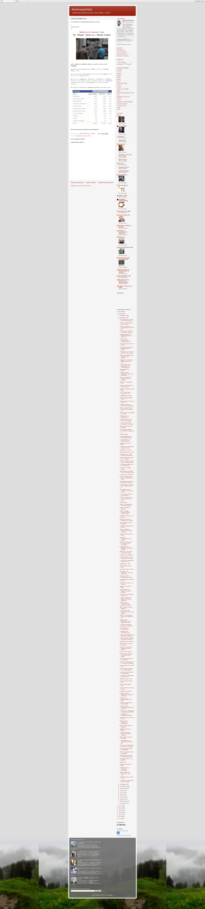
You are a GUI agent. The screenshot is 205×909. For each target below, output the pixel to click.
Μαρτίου (122, 799)
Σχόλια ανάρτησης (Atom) (84, 185)
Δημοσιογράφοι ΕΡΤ (124, 215)
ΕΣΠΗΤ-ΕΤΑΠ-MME (122, 83)
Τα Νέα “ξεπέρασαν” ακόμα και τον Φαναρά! (126, 458)
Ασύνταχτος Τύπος (124, 167)
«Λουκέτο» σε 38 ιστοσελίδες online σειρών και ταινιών (127, 707)
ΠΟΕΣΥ (119, 91)
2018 (120, 313)
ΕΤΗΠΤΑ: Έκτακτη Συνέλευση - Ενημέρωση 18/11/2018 (126, 694)
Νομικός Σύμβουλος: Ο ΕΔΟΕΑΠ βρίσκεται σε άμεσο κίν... (126, 336)
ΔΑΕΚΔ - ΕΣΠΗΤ (123, 195)
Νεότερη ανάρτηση (77, 182)
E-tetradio (121, 136)
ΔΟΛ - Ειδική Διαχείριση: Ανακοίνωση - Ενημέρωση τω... (127, 431)
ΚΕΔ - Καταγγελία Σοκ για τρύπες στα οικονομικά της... (126, 409)
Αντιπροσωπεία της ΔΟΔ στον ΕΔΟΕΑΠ (126, 749)
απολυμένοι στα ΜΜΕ (124, 211)
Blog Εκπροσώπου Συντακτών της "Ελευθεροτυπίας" (124, 281)
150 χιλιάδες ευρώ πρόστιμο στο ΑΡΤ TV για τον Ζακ (127, 352)
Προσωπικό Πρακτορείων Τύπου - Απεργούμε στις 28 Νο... (126, 478)
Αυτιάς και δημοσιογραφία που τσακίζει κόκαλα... (126, 669)
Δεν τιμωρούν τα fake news (126, 474)
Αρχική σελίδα (91, 182)
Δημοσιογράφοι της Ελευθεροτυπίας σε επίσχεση (124, 271)
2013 (120, 814)
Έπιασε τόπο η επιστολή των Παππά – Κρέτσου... (126, 331)
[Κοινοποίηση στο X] (104, 134)
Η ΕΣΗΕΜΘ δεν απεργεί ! (126, 395)
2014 (120, 812)
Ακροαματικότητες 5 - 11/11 (126, 569)
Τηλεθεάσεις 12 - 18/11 (125, 450)
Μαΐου (121, 794)
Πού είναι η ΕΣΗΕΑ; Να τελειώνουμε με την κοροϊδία (125, 379)
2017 (120, 806)
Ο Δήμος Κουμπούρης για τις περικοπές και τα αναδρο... (126, 655)
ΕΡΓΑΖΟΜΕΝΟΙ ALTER (125, 276)
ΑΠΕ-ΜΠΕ (119, 70)
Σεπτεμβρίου (123, 786)
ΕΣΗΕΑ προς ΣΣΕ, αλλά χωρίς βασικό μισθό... (126, 552)
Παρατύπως (122, 237)
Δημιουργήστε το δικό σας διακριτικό (124, 835)
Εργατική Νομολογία (122, 54)
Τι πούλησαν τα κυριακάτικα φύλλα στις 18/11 (127, 447)
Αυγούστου (123, 788)
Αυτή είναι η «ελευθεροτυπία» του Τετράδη (126, 539)
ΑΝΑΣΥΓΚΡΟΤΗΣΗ (129, 20)
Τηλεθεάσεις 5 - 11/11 (125, 563)
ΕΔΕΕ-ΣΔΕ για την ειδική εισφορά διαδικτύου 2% (126, 756)
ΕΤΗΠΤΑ (119, 85)
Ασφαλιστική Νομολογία (123, 55)
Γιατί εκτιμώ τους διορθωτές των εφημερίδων (127, 673)
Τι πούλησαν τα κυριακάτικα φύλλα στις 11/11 (127, 561)
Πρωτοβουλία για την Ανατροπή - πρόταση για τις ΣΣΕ (126, 491)
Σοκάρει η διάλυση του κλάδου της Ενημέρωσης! (127, 405)
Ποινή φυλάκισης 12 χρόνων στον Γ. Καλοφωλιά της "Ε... (127, 486)
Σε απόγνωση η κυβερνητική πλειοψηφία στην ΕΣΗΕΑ (127, 711)
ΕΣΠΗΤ (119, 81)
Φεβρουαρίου (123, 801)
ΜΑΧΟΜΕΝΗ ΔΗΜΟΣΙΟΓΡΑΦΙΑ (123, 200)
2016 (120, 808)
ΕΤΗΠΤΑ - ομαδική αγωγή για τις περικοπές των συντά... (126, 499)
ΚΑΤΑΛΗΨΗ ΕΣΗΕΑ (124, 171)
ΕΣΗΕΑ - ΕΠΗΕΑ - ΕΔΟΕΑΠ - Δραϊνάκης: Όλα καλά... (127, 639)
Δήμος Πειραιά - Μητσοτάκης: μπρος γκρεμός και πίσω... (125, 621)
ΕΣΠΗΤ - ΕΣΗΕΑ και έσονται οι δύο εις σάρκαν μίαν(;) (127, 461)
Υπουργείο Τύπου (121, 105)
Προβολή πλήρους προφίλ (123, 44)
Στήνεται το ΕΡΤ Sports (125, 651)
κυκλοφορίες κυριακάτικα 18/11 (83, 135)
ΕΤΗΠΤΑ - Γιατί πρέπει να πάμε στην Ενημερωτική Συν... (126, 616)
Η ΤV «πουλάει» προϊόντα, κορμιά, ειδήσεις (126, 494)
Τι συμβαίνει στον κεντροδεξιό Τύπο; (125, 632)
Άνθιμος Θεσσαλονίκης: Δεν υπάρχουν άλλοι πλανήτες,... (126, 356)
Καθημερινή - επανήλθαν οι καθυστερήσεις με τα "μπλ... (126, 361)
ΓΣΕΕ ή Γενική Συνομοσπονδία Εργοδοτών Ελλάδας (125, 604)
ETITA (118, 109)
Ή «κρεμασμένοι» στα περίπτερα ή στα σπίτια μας (126, 742)
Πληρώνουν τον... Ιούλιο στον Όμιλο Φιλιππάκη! (126, 455)
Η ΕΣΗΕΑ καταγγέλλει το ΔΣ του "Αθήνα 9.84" (127, 465)
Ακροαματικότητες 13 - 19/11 (127, 452)
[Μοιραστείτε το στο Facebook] (106, 134)
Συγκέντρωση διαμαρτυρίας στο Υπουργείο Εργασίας (126, 662)
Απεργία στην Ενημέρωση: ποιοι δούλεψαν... (126, 386)
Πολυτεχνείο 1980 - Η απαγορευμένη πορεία (126, 576)
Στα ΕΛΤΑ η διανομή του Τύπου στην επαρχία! (126, 420)
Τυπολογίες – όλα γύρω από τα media (125, 155)
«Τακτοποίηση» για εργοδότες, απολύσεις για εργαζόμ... (127, 612)
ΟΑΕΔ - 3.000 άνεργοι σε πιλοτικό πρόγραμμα (126, 505)
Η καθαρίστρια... (124, 502)
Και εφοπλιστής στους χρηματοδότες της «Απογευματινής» (125, 366)
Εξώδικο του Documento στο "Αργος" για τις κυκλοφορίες (126, 543)
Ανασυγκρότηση (82, 9)
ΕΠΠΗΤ (119, 77)
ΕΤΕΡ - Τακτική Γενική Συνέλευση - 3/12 (125, 393)
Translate (128, 64)
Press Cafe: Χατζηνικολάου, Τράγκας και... (127, 595)
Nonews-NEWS (123, 126)
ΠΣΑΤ (118, 94)
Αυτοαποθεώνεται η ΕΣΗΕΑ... (125, 370)
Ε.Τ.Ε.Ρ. (119, 72)
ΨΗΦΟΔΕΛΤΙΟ (120, 50)
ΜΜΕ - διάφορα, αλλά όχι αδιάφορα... (126, 427)
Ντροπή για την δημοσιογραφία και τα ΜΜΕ (126, 699)
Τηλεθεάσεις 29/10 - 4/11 (126, 679)
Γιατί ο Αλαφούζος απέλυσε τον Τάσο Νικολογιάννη (126, 320)
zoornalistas (122, 144)
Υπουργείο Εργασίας (122, 103)
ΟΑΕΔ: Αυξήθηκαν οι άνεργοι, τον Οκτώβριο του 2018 (126, 531)
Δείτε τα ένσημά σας (122, 52)
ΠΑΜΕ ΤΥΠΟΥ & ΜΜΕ (122, 89)
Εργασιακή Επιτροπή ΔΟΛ (126, 247)
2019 (120, 311)
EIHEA (118, 107)
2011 (120, 818)
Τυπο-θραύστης (123, 174)
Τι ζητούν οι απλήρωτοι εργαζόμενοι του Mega (126, 625)
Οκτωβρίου (123, 784)
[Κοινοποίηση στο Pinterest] (107, 134)
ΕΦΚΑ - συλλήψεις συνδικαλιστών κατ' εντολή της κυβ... (125, 512)
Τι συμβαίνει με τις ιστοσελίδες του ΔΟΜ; (126, 715)
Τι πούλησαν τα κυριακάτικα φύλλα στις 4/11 (127, 676)
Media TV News (123, 159)
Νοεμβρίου (123, 317)
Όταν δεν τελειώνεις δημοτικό (124, 508)
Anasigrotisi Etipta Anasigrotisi (122, 830)
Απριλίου (122, 797)
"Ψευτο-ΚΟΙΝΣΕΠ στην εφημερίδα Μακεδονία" (126, 437)
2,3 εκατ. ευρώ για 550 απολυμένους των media (126, 423)
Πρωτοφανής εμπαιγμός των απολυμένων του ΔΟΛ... (127, 482)
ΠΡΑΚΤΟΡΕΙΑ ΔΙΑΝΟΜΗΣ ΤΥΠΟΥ (125, 93)
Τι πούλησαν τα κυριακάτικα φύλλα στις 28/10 (127, 781)
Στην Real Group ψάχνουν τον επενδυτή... (126, 659)
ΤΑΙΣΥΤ (119, 100)
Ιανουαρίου (123, 803)
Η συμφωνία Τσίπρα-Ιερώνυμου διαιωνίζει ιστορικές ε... (125, 734)
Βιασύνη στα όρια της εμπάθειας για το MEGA (126, 520)
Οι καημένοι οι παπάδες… (126, 691)
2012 (120, 816)
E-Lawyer (121, 163)
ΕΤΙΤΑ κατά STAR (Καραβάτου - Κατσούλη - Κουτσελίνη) (127, 374)
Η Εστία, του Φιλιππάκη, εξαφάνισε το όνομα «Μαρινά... (126, 648)
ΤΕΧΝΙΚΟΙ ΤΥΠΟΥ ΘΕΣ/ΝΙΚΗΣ (125, 101)
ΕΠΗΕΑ (119, 75)
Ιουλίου (122, 790)
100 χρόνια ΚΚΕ (124, 434)
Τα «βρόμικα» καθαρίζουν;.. (126, 554)
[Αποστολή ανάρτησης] (98, 133)
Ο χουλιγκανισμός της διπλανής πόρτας (125, 440)
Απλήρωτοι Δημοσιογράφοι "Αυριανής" (123, 232)
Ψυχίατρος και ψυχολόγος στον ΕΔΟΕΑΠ (126, 703)
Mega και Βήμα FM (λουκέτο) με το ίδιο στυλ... (125, 773)
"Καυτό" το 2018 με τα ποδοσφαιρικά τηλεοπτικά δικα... (127, 327)
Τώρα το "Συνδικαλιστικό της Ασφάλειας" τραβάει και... (127, 635)
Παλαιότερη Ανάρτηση (105, 182)
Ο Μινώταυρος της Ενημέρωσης (124, 416)
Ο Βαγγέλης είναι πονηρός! (126, 641)
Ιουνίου (122, 792)
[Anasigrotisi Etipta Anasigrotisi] (118, 833)
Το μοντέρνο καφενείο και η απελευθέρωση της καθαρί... (126, 348)
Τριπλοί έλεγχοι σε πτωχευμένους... (124, 628)
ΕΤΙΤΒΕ (119, 87)
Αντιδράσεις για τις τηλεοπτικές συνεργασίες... (124, 769)
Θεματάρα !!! (123, 762)
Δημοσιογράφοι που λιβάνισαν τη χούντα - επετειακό (126, 591)
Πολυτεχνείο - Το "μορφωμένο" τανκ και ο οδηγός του (126, 573)
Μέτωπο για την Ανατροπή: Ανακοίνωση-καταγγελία (126, 746)
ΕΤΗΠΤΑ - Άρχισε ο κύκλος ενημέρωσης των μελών (126, 557)
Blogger (111, 895)
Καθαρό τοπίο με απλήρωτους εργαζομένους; (124, 722)
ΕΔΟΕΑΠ (119, 73)
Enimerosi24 (122, 140)
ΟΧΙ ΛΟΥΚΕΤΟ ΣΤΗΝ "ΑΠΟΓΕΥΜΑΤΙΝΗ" (124, 258)
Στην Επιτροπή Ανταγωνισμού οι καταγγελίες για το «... (126, 340)
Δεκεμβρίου (123, 315)
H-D (120, 115)
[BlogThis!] (103, 134)
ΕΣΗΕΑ (119, 79)
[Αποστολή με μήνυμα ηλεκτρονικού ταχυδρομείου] (101, 134)
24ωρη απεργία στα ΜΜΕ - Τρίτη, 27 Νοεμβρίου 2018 (127, 472)
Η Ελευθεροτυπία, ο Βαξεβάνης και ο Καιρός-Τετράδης (126, 548)
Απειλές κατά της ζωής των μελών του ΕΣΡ (126, 323)
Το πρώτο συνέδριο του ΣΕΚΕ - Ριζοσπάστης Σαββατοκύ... (126, 599)
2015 (120, 810)
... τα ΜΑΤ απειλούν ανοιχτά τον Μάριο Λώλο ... (89, 851)
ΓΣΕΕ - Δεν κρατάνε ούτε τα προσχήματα (126, 752)
